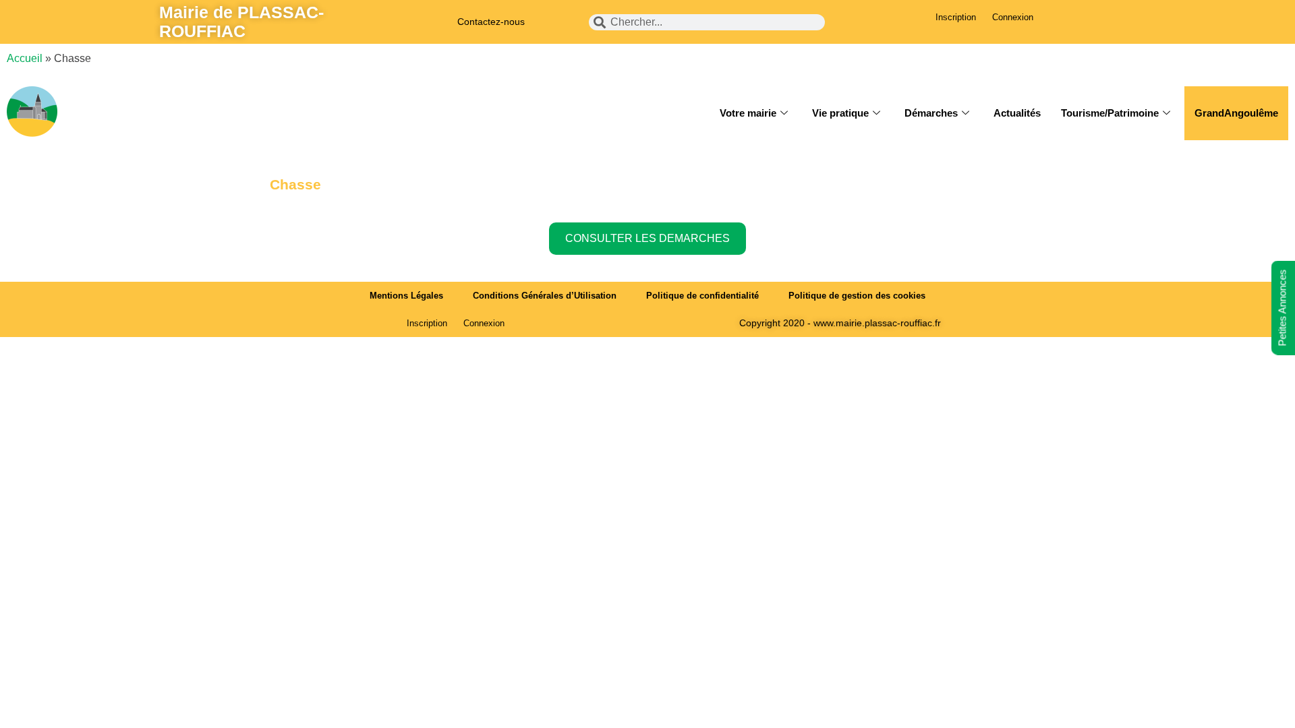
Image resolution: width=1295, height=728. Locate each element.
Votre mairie (748, 113)
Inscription (956, 17)
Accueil (24, 58)
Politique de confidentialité (702, 296)
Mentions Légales (406, 296)
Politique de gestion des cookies (856, 296)
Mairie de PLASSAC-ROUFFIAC (241, 21)
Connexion (1012, 17)
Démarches (931, 113)
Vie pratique (840, 113)
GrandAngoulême (1236, 113)
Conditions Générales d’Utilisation (544, 296)
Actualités (1017, 113)
